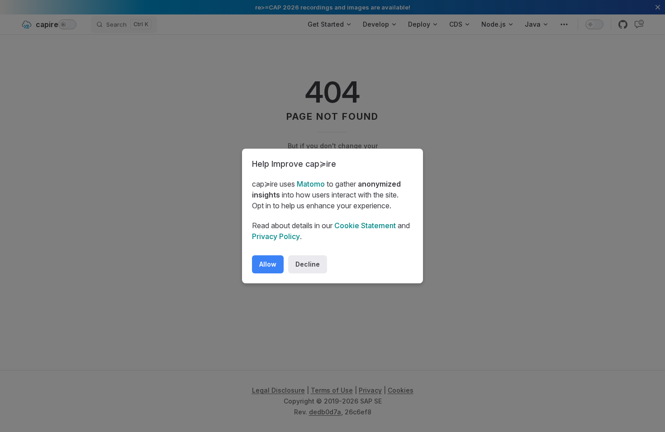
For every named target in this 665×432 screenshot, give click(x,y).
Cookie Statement (365, 225)
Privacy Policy (276, 236)
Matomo (311, 183)
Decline (307, 264)
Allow (267, 264)
